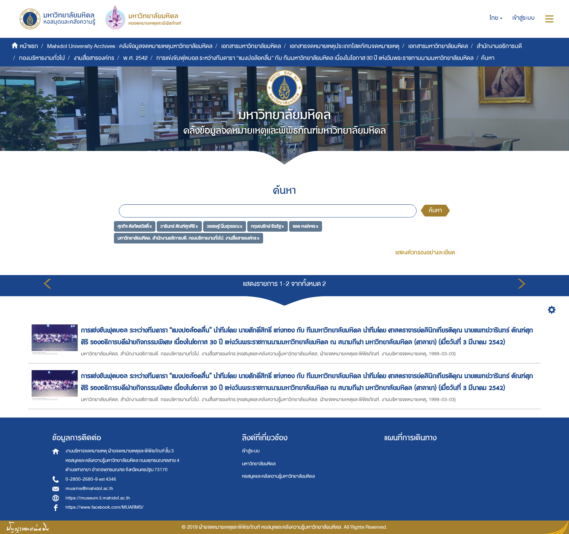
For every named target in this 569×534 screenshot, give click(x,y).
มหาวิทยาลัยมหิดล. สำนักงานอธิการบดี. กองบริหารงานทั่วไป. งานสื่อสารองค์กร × (188, 238)
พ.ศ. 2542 (135, 58)
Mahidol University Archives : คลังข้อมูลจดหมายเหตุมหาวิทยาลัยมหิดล (129, 46)
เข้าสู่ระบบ (250, 451)
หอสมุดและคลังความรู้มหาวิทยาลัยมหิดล (278, 476)
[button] (496, 18)
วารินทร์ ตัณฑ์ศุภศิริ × (179, 226)
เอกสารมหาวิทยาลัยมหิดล (251, 46)
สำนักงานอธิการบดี (499, 46)
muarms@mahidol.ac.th (89, 488)
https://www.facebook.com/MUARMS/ (105, 507)
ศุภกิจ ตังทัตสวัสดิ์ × (135, 226)
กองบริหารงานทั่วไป (42, 58)
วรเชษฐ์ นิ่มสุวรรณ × (224, 226)
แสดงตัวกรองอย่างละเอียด (425, 252)
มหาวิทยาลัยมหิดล (259, 464)
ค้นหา (435, 210)
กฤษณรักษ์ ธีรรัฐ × (267, 226)
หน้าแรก (29, 46)
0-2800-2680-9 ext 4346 (91, 479)
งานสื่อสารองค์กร (94, 58)
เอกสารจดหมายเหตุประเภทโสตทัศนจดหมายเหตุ (344, 46)
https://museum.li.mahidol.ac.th (98, 498)
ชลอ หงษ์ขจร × (305, 226)
